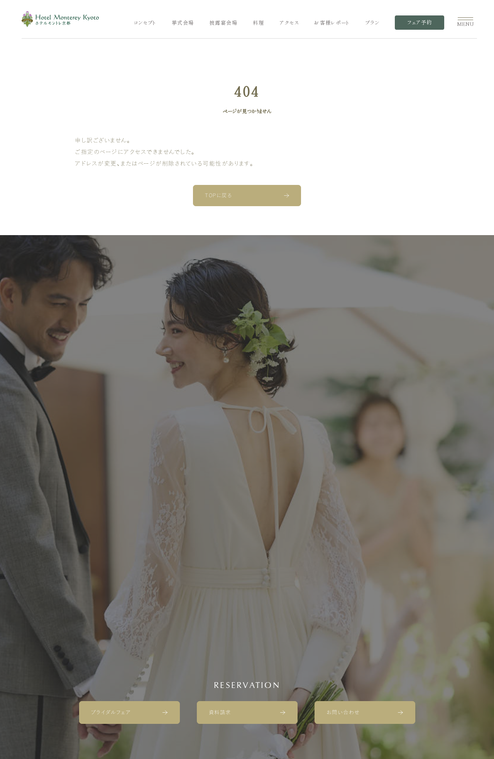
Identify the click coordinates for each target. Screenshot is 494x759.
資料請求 (220, 712)
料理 (258, 22)
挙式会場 (183, 22)
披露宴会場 (224, 22)
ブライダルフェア (111, 712)
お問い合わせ (343, 712)
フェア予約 (419, 22)
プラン (372, 22)
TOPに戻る (218, 195)
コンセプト (145, 22)
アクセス (289, 22)
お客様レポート (332, 22)
